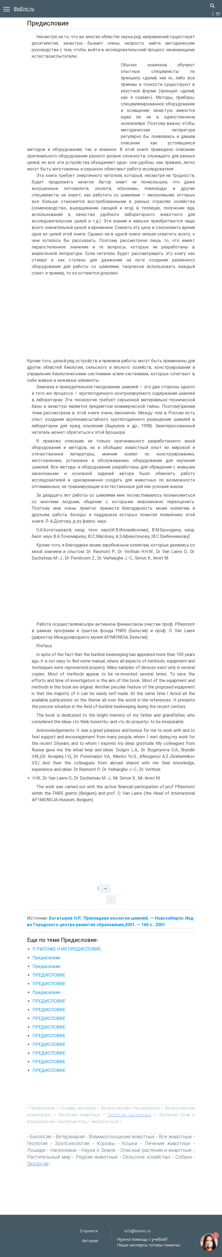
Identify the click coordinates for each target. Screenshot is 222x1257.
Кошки (129, 1143)
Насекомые (63, 1150)
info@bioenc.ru (137, 1231)
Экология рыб (105, 1121)
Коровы (106, 1143)
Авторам (90, 1241)
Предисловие (46, 957)
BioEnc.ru (24, 9)
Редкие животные (97, 1157)
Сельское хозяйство (146, 1157)
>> (218, 13)
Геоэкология (42, 1108)
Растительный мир (49, 1157)
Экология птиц (72, 1121)
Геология (37, 1143)
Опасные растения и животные (156, 1150)
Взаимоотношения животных (122, 1136)
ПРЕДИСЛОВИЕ (48, 975)
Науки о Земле (98, 1150)
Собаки (183, 1157)
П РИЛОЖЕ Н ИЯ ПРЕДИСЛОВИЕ (66, 949)
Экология (37, 1163)
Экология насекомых (129, 1114)
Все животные (175, 1136)
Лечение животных (167, 1143)
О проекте (89, 1231)
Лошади (36, 1150)
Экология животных (79, 1114)
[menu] (6, 8)
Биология (40, 1136)
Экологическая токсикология (130, 1108)
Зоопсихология (72, 1143)
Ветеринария (70, 1136)
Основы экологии (78, 1108)
